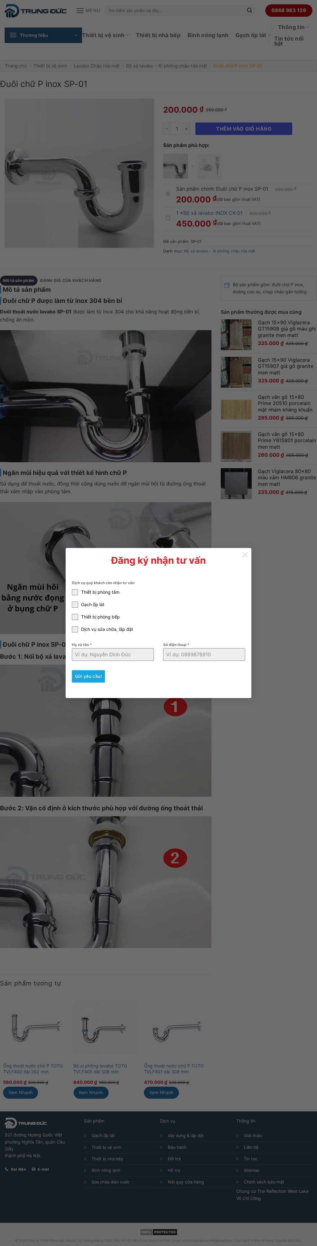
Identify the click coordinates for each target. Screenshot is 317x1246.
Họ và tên (82, 644)
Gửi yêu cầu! (88, 676)
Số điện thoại (176, 644)
